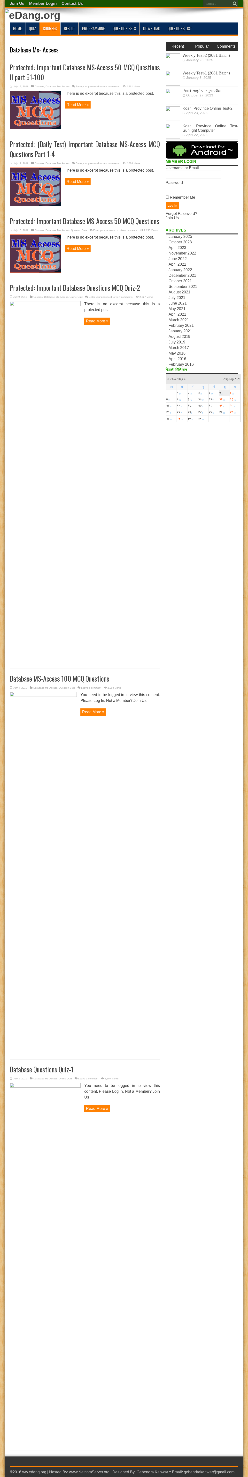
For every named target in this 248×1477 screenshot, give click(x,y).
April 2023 (177, 248)
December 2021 (182, 275)
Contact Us (72, 3)
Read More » (78, 105)
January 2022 (180, 270)
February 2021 (181, 325)
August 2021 (179, 292)
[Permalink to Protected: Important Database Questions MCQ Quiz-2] (45, 305)
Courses (50, 28)
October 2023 (180, 242)
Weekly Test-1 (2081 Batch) (206, 73)
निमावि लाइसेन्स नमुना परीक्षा (202, 91)
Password (174, 183)
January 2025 (180, 236)
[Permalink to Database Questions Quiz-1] (45, 1086)
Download (151, 28)
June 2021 (178, 303)
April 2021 (177, 314)
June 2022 (178, 259)
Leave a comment (91, 687)
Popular (202, 46)
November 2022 (182, 253)
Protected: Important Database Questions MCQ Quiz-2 (75, 288)
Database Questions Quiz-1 (42, 1069)
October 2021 (180, 281)
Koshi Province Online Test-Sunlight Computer (210, 128)
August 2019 (179, 337)
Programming (93, 28)
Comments (226, 46)
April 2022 (177, 264)
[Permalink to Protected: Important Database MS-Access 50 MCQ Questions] (35, 271)
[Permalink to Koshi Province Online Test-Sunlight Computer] (173, 137)
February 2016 (181, 364)
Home (17, 28)
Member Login (43, 3)
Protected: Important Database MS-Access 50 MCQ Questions (84, 221)
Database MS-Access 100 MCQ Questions (59, 679)
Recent (177, 46)
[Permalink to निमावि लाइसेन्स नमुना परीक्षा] (173, 102)
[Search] (234, 3)
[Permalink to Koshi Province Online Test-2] (173, 119)
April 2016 (177, 359)
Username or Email (182, 168)
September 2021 (183, 286)
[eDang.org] (32, 15)
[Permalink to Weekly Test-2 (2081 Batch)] (173, 67)
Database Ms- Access (58, 86)
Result (69, 28)
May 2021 (177, 309)
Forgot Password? (181, 213)
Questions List (180, 28)
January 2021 (180, 331)
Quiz (32, 28)
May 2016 (177, 353)
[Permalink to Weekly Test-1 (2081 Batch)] (173, 84)
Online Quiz (76, 297)
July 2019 (177, 342)
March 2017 (179, 348)
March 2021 (179, 320)
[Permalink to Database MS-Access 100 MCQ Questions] (43, 695)
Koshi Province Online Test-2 (207, 108)
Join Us (17, 3)
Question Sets (124, 28)
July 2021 (177, 298)
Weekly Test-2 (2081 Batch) (206, 55)
